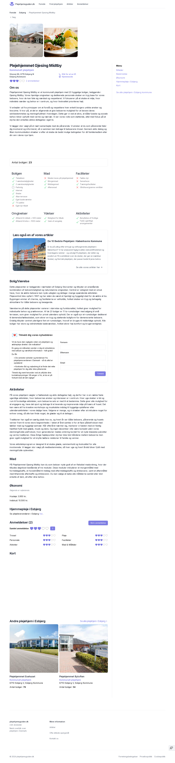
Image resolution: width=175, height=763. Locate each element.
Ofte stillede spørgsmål (59, 733)
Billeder (119, 70)
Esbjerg (22, 13)
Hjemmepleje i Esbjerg (126, 81)
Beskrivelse (121, 74)
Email (62, 363)
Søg (14, 17)
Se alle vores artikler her (88, 267)
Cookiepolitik (159, 756)
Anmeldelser (82, 4)
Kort (118, 85)
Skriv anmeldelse (98, 523)
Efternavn (64, 352)
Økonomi (120, 77)
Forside (42, 4)
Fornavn (64, 342)
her (41, 513)
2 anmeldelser (33, 81)
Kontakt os (54, 738)
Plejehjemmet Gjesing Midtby (42, 13)
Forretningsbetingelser (128, 756)
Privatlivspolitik (146, 756)
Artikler (70, 4)
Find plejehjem (56, 4)
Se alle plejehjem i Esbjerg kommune (134, 92)
